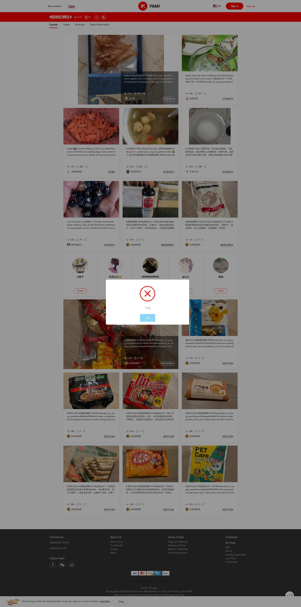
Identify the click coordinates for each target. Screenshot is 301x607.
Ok (148, 317)
